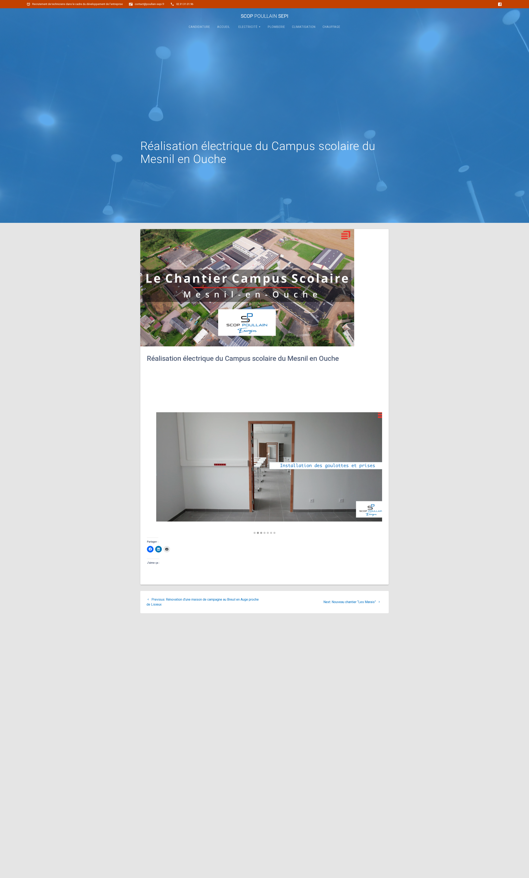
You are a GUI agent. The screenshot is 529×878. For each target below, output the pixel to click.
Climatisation (304, 27)
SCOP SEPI (264, 16)
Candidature (199, 27)
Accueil (223, 27)
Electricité (248, 27)
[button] (254, 533)
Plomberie (276, 27)
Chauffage (331, 27)
